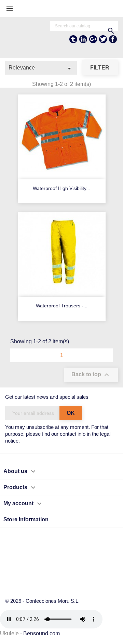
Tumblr (73, 42)
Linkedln (83, 42)
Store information (26, 519)
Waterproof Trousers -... (61, 305)
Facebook (113, 42)
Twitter (103, 42)
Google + (93, 42)
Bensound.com (41, 633)
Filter (99, 68)
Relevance (41, 68)
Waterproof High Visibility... (61, 188)
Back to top (91, 375)
